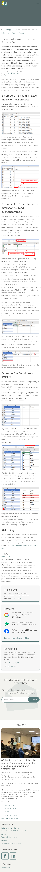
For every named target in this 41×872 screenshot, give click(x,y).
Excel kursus (16, 598)
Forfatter (22, 33)
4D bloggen (8, 29)
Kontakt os (6, 868)
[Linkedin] (13, 856)
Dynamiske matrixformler (12, 76)
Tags (14, 33)
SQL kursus (9, 812)
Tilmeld (33, 700)
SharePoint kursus (11, 815)
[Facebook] (5, 856)
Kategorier (5, 33)
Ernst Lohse (5, 557)
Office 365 (16, 74)
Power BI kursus (10, 808)
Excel (10, 74)
